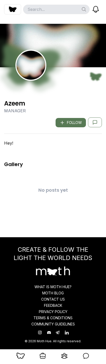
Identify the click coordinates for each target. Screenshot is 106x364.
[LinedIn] (66, 333)
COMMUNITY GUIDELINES (53, 324)
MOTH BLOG (53, 293)
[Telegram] (58, 332)
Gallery (13, 164)
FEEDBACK (53, 305)
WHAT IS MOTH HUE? (53, 287)
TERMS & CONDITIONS (53, 318)
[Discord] (49, 332)
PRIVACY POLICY (53, 311)
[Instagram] (39, 332)
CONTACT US (53, 299)
